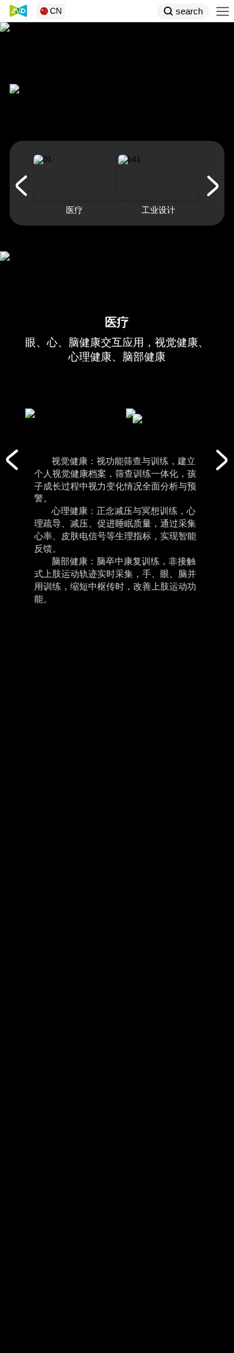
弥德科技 (18, 11)
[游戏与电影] (11, 460)
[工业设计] (221, 460)
